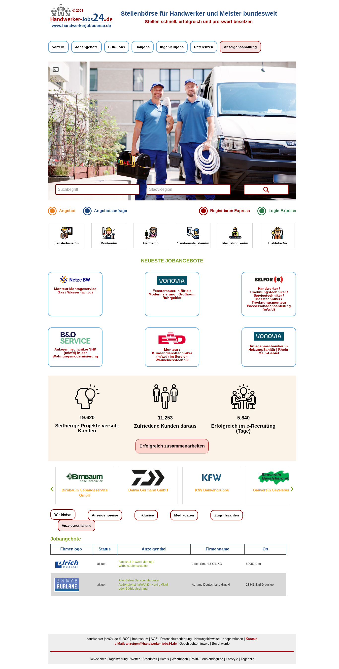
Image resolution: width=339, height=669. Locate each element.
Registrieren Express (230, 211)
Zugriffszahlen (226, 515)
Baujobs (143, 47)
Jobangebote (86, 47)
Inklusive (146, 515)
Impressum (140, 639)
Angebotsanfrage (110, 211)
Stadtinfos (149, 659)
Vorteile (58, 47)
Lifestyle (232, 659)
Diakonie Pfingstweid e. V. (276, 490)
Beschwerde (221, 643)
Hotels (164, 659)
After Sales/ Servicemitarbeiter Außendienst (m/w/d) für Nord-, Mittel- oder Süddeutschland (144, 585)
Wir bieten (62, 514)
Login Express (282, 211)
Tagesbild (247, 659)
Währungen (180, 659)
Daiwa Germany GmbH (86, 490)
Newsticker (98, 659)
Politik (196, 659)
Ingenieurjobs (172, 47)
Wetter (135, 659)
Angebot (67, 211)
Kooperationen (232, 639)
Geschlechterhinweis (194, 643)
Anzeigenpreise (105, 515)
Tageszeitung (118, 659)
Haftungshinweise (207, 639)
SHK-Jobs (116, 47)
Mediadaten (184, 515)
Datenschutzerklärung (176, 639)
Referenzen (203, 47)
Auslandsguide (212, 659)
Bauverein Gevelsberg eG (213, 490)
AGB (154, 639)
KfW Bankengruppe (150, 490)
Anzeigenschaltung (240, 47)
